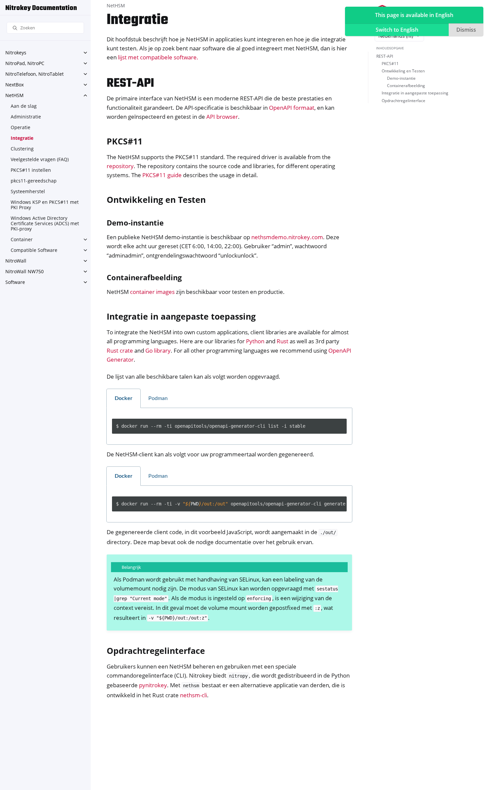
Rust (282, 341)
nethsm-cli (193, 695)
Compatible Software (34, 250)
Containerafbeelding (406, 86)
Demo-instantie (401, 78)
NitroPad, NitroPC (24, 63)
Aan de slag (24, 106)
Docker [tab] (123, 398)
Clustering (22, 148)
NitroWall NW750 (24, 271)
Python (255, 341)
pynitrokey (153, 685)
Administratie (26, 116)
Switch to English (397, 29)
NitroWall (15, 261)
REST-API (384, 56)
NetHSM (14, 95)
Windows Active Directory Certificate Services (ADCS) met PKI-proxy (45, 223)
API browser (222, 116)
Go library (158, 350)
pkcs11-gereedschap (34, 180)
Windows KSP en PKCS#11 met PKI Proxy (45, 205)
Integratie (22, 138)
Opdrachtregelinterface (403, 100)
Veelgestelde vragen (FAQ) (40, 159)
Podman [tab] (158, 398)
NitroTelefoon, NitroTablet (34, 74)
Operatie (20, 127)
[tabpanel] (229, 426)
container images (152, 292)
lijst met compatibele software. (158, 57)
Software (15, 282)
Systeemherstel (28, 191)
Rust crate (120, 350)
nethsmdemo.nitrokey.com (287, 237)
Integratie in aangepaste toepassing (415, 93)
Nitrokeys (15, 52)
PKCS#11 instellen (31, 170)
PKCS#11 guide (162, 175)
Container (22, 239)
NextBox (14, 84)
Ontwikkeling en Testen (403, 71)
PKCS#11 (390, 64)
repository (120, 166)
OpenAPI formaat (291, 107)
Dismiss (466, 29)
